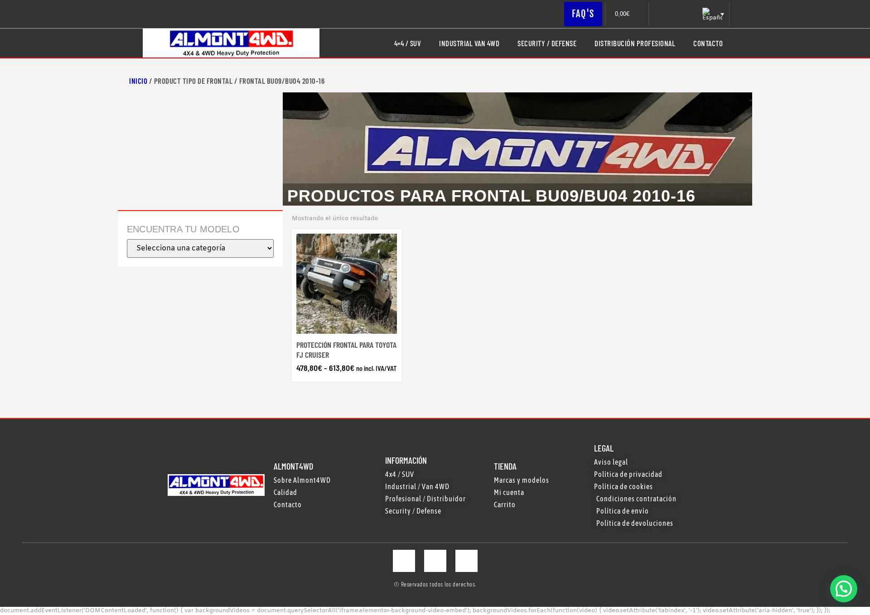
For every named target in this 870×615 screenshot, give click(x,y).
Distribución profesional (634, 43)
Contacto (708, 43)
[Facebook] (404, 561)
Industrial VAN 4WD (469, 43)
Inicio (138, 80)
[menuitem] (712, 14)
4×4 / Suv (407, 43)
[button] (843, 588)
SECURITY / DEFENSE (546, 43)
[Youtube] (466, 561)
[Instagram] (435, 561)
